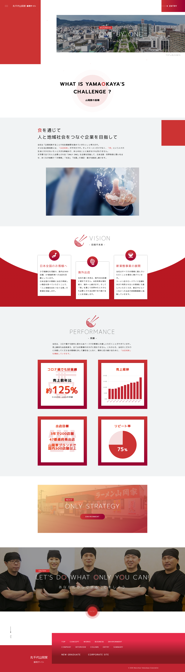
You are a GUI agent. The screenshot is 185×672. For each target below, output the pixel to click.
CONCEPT (74, 641)
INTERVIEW (80, 647)
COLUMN (94, 647)
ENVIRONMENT (115, 641)
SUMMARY (118, 647)
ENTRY (106, 647)
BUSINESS (99, 641)
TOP (168, 55)
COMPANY (66, 647)
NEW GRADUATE (71, 654)
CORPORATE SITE (98, 654)
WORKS (87, 641)
